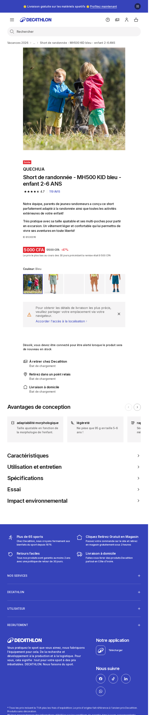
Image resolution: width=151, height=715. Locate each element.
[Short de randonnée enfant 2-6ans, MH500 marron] (74, 99)
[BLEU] (33, 284)
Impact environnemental (37, 501)
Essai (14, 489)
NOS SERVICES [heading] (17, 575)
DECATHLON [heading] (15, 592)
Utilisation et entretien (34, 467)
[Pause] (137, 6)
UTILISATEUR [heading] (16, 608)
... (34, 42)
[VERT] (53, 284)
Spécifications (25, 478)
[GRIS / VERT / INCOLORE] (74, 284)
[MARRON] (95, 284)
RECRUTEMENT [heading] (17, 625)
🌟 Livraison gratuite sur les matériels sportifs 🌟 (70, 6)
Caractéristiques (28, 455)
